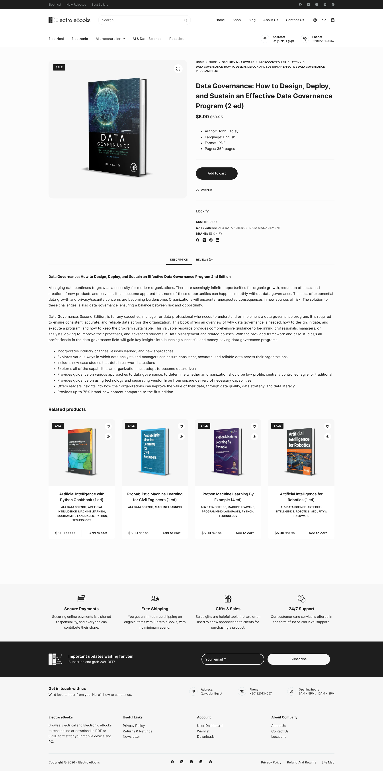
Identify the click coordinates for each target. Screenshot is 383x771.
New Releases (76, 4)
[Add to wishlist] (108, 426)
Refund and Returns (301, 762)
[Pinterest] (333, 4)
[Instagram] (316, 4)
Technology (81, 520)
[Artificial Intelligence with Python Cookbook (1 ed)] (82, 452)
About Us (270, 20)
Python (101, 515)
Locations (278, 736)
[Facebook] (300, 4)
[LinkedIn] (217, 240)
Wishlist (203, 731)
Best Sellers (100, 4)
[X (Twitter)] (308, 4)
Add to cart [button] (98, 533)
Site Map (328, 762)
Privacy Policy (134, 726)
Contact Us (295, 20)
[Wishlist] (324, 20)
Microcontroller (108, 39)
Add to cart (217, 173)
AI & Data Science (147, 39)
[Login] (315, 20)
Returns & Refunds (137, 731)
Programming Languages (75, 515)
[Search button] (185, 20)
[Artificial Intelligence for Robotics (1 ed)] (301, 452)
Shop (237, 20)
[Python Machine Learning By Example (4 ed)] (228, 452)
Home (220, 20)
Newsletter (131, 736)
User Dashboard (210, 726)
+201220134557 (323, 41)
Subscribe (299, 659)
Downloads (206, 736)
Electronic (80, 39)
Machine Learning (91, 511)
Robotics (176, 39)
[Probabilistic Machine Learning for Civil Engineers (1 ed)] (155, 452)
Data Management (265, 228)
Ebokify (202, 211)
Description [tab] (179, 259)
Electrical (55, 4)
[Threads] (325, 4)
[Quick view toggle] (108, 436)
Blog (252, 20)
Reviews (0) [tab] (204, 259)
